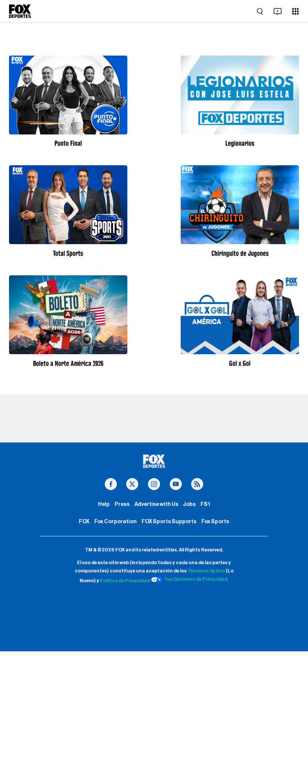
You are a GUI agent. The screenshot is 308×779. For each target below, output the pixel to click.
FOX (84, 521)
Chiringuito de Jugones (240, 253)
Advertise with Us (156, 504)
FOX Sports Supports (169, 521)
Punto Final (68, 143)
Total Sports (68, 253)
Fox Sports (215, 521)
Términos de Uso (206, 571)
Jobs (189, 504)
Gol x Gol (240, 363)
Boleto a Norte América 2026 (68, 363)
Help (104, 504)
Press (122, 504)
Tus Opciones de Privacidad (195, 579)
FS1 (205, 504)
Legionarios (239, 143)
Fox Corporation (115, 521)
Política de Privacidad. (125, 580)
